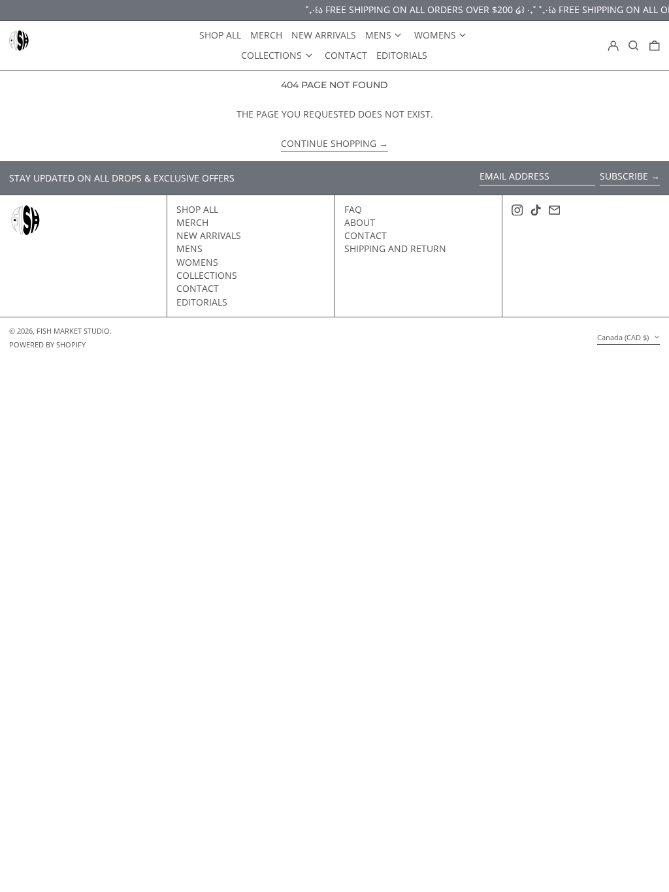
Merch (192, 222)
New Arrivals (208, 235)
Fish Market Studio (73, 331)
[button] (634, 45)
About (359, 222)
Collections (206, 275)
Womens (197, 262)
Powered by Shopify (47, 344)
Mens (189, 248)
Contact (197, 288)
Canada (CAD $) (624, 337)
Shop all (197, 209)
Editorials (201, 302)
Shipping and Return (395, 248)
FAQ (353, 209)
